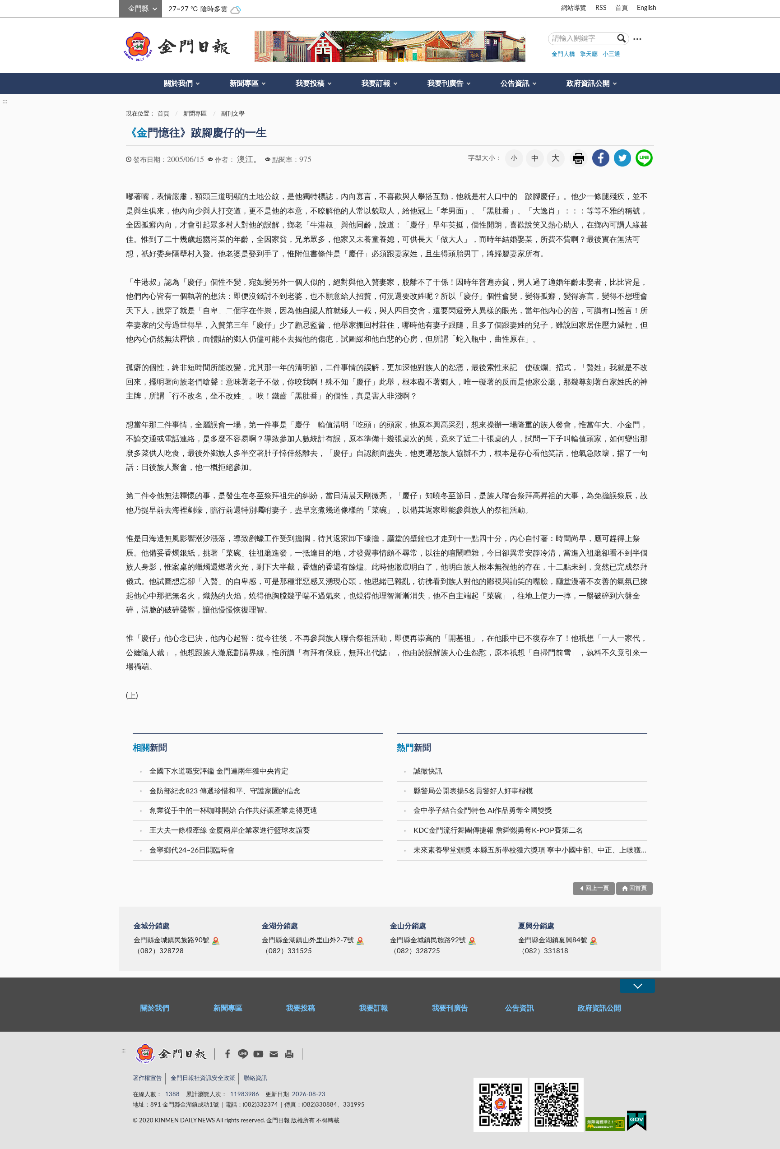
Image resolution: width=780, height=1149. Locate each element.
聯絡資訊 (255, 1078)
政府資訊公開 (588, 83)
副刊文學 (233, 114)
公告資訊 (515, 83)
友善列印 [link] (579, 158)
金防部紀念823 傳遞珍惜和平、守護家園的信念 (225, 791)
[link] (600, 158)
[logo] (175, 46)
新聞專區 (244, 83)
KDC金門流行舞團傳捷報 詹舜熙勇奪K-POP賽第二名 (498, 830)
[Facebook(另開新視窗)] (227, 1053)
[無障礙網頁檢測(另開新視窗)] (605, 1126)
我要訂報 (376, 83)
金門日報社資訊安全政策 (203, 1078)
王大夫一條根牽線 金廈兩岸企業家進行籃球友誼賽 (229, 830)
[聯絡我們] (273, 1054)
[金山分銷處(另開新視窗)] (472, 940)
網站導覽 (573, 8)
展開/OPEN (637, 986)
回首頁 (638, 888)
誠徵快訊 (427, 771)
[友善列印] (289, 1054)
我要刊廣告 (445, 83)
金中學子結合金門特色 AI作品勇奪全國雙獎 (482, 810)
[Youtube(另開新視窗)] (258, 1054)
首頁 (621, 8)
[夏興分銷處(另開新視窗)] (593, 940)
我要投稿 (310, 83)
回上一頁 (597, 888)
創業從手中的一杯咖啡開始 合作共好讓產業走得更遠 (233, 810)
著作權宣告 (147, 1078)
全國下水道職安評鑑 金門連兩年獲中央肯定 (218, 771)
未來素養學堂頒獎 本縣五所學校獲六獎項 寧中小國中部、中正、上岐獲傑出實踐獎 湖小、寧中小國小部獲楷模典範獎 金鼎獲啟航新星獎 (531, 850)
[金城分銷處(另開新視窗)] (215, 940)
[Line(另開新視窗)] (243, 1054)
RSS (601, 8)
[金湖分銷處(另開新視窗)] (360, 940)
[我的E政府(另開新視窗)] (636, 1123)
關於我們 (178, 83)
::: (124, 7)
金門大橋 (563, 54)
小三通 (611, 54)
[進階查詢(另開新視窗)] (637, 38)
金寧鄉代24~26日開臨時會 (192, 850)
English (646, 8)
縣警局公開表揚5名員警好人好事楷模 (473, 791)
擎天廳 (589, 54)
